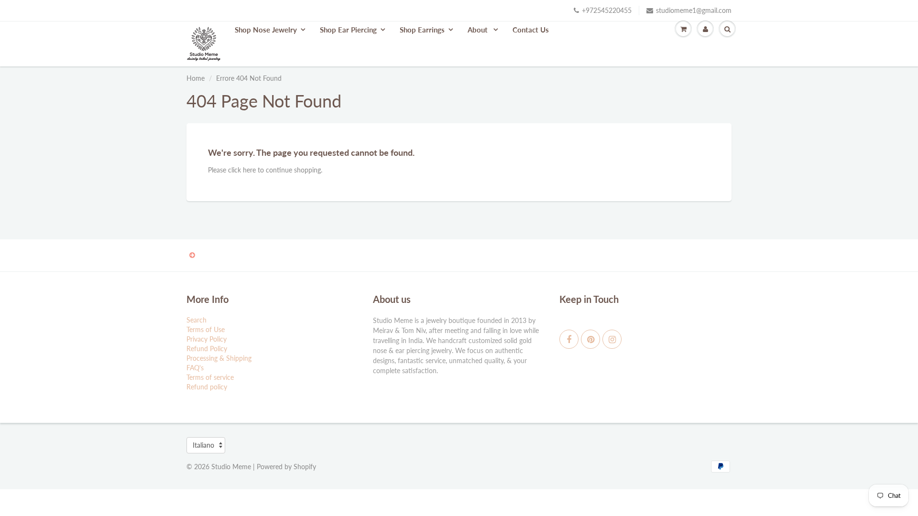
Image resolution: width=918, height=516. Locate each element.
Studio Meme (231, 466)
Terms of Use (205, 329)
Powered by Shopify (286, 466)
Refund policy (206, 387)
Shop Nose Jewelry (266, 29)
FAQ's (195, 368)
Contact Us (531, 29)
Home (195, 78)
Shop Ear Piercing (348, 29)
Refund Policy (206, 348)
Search (196, 320)
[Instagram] (612, 339)
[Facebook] (569, 339)
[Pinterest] (590, 339)
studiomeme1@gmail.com (694, 10)
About (479, 29)
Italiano (203, 445)
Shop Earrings (422, 29)
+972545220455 (607, 10)
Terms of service (210, 377)
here (249, 170)
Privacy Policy (206, 339)
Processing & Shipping (218, 358)
